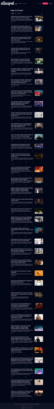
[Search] (39, 3)
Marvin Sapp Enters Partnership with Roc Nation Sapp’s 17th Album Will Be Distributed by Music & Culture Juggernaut (22, 179)
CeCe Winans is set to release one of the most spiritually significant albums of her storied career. (21, 385)
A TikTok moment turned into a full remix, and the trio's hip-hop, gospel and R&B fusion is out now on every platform (22, 138)
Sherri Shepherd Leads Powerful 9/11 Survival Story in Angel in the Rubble (20, 60)
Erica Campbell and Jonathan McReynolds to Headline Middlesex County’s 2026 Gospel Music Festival (22, 370)
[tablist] (16, 13)
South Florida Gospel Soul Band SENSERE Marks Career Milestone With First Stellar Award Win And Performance (22, 92)
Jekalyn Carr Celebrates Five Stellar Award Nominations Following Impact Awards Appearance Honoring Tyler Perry (22, 393)
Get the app (31, 405)
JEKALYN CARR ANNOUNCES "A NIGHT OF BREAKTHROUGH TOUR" (21, 281)
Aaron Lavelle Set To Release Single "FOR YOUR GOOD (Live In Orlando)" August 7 (22, 172)
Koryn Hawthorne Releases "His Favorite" (21, 208)
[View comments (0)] (19, 23)
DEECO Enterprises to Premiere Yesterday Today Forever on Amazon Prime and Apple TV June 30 (22, 294)
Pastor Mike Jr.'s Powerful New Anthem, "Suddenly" (21, 271)
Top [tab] (15, 13)
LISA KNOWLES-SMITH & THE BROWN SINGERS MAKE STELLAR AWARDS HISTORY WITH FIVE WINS (20, 103)
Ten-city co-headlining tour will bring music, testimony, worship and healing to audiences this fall (21, 53)
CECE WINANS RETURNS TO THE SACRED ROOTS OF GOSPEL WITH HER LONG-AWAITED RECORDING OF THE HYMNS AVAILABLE (21, 381)
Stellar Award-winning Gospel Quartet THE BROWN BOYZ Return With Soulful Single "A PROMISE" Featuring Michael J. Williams (22, 359)
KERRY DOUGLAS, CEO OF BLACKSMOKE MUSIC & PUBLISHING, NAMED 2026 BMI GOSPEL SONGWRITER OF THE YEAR (21, 219)
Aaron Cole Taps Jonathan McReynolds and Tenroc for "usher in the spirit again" (22, 135)
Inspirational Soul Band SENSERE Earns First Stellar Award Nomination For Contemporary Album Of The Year (21, 305)
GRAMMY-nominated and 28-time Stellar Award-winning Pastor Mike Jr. (21, 274)
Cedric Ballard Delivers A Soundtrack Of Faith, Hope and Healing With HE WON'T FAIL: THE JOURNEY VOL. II (21, 125)
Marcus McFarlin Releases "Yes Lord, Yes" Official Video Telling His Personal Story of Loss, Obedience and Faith (22, 250)
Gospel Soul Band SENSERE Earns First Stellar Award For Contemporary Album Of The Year (21, 95)
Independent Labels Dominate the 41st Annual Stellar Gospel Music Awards (20, 145)
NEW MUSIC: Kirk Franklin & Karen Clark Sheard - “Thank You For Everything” (21, 17)
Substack (22, 407)
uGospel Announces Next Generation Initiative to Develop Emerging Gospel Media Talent (20, 155)
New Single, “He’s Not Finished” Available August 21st (20, 182)
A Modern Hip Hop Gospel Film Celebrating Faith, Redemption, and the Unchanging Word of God (20, 297)
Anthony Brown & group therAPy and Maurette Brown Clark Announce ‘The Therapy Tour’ (20, 50)
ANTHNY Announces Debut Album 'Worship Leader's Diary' (22, 200)
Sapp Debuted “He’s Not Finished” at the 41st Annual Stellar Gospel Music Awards (21, 84)
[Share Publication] (41, 3)
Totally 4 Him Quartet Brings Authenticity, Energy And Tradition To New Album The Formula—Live (22, 114)
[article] (27, 19)
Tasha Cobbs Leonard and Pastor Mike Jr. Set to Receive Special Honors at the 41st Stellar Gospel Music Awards (21, 261)
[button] (16, 3)
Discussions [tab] (19, 13)
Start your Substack (25, 405)
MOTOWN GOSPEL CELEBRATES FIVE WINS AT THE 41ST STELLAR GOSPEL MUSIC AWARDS (22, 70)
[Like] (11, 45)
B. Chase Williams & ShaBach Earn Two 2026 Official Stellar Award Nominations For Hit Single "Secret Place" (22, 349)
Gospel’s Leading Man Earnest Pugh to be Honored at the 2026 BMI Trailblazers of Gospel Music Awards (21, 316)
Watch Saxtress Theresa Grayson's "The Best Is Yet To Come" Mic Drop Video (21, 240)
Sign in (50, 3)
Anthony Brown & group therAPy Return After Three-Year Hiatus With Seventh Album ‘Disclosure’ (21, 39)
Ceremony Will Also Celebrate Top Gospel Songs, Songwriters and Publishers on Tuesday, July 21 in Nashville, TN (22, 331)
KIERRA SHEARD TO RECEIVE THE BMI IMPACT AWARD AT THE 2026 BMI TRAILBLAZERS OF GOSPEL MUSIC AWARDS (21, 327)
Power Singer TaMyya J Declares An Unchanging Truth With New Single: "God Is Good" (22, 230)
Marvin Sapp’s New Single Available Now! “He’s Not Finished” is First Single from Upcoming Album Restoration (21, 81)
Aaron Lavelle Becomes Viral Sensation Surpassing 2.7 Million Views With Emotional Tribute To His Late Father (21, 169)
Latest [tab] (13, 13)
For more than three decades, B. (17, 352)
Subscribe (45, 3)
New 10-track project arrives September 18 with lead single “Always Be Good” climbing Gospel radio (21, 42)
